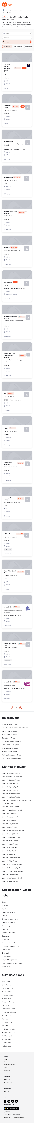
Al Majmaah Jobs (8, 1002)
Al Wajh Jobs (6, 1039)
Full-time (28, 10)
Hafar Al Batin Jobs (8, 1009)
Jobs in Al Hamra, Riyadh (10, 807)
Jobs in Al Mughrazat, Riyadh (12, 864)
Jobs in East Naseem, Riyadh (11, 837)
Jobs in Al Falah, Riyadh (10, 861)
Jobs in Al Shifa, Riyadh (10, 790)
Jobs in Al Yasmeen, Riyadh (11, 868)
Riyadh (15, 10)
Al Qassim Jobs (7, 995)
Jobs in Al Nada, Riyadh (10, 783)
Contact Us (7, 1070)
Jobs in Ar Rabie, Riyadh (10, 881)
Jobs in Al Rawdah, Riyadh (11, 773)
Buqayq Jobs (6, 1043)
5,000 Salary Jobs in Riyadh (11, 758)
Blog (5, 1062)
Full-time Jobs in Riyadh (10, 724)
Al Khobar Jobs (7, 992)
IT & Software (6, 956)
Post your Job (8, 1082)
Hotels (4, 916)
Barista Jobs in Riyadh (9, 735)
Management (6, 939)
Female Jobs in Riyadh (9, 751)
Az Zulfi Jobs (6, 1046)
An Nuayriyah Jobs (8, 1029)
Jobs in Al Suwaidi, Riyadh (11, 780)
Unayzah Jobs (7, 1022)
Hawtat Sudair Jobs (9, 1032)
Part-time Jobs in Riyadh (10, 745)
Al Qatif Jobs (6, 1015)
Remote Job (18, 46)
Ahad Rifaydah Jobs (9, 1012)
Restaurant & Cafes (8, 912)
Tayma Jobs (6, 1019)
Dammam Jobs (7, 988)
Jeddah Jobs (6, 985)
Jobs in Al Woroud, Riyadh (11, 794)
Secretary (5, 936)
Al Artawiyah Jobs (8, 1036)
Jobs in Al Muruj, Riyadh (10, 834)
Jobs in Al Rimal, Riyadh (10, 820)
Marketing (5, 905)
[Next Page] (20, 707)
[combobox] (18, 37)
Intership (6, 1067)
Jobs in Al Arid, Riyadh (9, 854)
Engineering (6, 953)
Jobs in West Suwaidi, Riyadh (12, 777)
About (5, 1059)
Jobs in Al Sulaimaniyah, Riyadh (13, 830)
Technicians (6, 967)
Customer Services (8, 922)
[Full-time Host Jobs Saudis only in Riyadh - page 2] (20, 707)
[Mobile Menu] (31, 5)
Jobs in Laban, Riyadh (9, 827)
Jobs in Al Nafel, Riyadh (10, 844)
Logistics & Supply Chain (10, 946)
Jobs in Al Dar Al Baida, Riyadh (12, 810)
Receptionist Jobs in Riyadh (11, 741)
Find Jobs (6, 1092)
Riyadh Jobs (6, 981)
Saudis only (7, 46)
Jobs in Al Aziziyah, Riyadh (11, 847)
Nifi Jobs (5, 1026)
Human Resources (8, 933)
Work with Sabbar (9, 1065)
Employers (7, 1079)
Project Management (9, 960)
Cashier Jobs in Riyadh (9, 731)
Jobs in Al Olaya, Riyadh (10, 824)
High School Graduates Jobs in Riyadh (15, 728)
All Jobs (9, 10)
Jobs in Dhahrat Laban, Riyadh (12, 871)
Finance (5, 929)
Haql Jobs (5, 1005)
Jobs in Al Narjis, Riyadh (10, 875)
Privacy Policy (7, 1117)
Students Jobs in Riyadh (10, 748)
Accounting (6, 926)
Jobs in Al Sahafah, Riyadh (11, 851)
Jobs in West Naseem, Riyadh (12, 878)
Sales (4, 902)
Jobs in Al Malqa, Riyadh (10, 817)
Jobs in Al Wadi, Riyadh (10, 841)
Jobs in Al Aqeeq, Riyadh (10, 787)
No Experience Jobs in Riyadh (12, 755)
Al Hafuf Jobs (6, 998)
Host (21, 10)
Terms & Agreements (19, 1117)
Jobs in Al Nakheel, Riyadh (11, 797)
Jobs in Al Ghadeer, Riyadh (11, 858)
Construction (6, 950)
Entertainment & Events (10, 919)
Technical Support (8, 943)
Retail (4, 909)
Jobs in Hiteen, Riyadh (9, 813)
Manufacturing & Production (12, 963)
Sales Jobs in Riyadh (9, 738)
